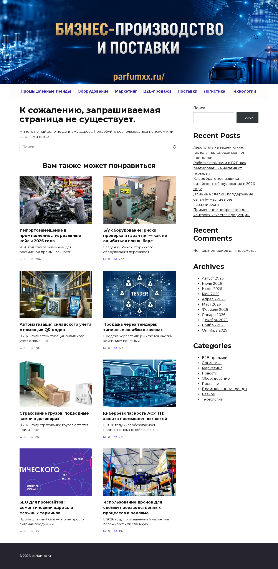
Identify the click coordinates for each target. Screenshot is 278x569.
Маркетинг (126, 91)
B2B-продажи (157, 91)
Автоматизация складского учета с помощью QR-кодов (55, 327)
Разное (208, 394)
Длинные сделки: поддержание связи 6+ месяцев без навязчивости (223, 199)
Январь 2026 (213, 315)
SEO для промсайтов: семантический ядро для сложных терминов (46, 507)
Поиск (199, 108)
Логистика (214, 91)
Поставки (187, 91)
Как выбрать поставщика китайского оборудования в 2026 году (224, 184)
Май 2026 (210, 294)
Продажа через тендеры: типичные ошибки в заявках (133, 327)
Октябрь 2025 (214, 330)
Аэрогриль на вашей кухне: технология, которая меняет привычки (218, 152)
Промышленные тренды (46, 91)
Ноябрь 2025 (213, 325)
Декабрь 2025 (215, 320)
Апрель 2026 (213, 299)
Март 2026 (211, 304)
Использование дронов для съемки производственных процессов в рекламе (132, 507)
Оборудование (93, 91)
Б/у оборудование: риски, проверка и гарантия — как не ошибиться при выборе (135, 235)
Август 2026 (212, 278)
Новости (209, 373)
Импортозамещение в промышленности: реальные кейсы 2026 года (50, 235)
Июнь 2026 (212, 289)
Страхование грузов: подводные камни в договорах (54, 416)
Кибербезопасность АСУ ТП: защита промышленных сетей (135, 416)
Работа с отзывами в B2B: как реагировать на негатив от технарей (219, 168)
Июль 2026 (212, 283)
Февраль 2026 (215, 309)
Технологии (244, 91)
